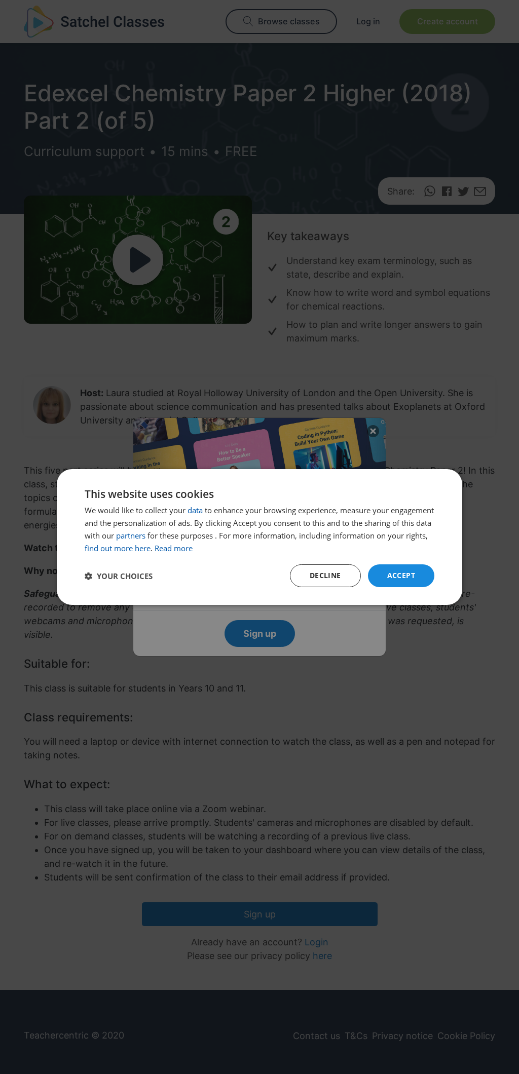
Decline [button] (325, 575)
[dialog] (259, 537)
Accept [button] (401, 575)
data (195, 510)
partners (130, 535)
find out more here (118, 548)
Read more (174, 548)
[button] (119, 576)
